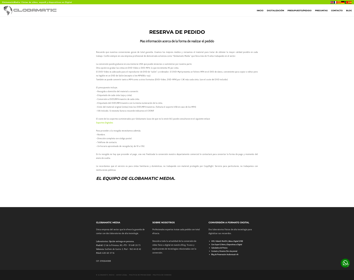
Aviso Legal (121, 275)
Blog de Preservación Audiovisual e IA (224, 254)
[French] (336, 2)
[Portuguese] (346, 2)
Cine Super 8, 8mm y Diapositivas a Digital (226, 244)
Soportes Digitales (104, 122)
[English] (332, 2)
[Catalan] (339, 2)
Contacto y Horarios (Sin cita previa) (224, 251)
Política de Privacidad (140, 275)
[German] (343, 2)
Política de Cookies (162, 275)
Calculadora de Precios (219, 248)
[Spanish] (350, 2)
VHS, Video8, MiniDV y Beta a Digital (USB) (227, 241)
